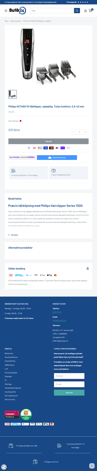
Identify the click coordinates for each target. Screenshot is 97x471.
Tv (6, 380)
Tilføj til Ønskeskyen (59, 157)
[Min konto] (85, 10)
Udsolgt (48, 141)
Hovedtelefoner (11, 357)
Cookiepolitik (10, 392)
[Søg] (77, 10)
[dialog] (4, 467)
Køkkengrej (9, 365)
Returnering (10, 399)
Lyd (6, 368)
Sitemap (8, 384)
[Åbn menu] (6, 11)
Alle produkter (16, 21)
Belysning (9, 353)
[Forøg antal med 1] (85, 131)
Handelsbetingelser (13, 388)
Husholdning (10, 361)
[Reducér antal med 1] (73, 131)
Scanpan (8, 376)
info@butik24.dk (59, 320)
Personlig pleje (11, 372)
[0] (90, 10)
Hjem (6, 21)
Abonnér (69, 393)
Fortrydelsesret (11, 395)
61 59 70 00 (57, 312)
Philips (11, 112)
